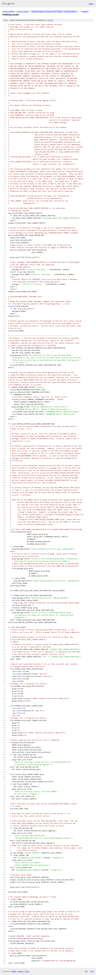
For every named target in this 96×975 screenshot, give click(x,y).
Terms (27, 971)
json (92, 971)
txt (86, 971)
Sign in (91, 4)
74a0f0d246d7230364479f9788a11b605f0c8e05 (54, 11)
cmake (84, 11)
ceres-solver (8, 11)
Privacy (20, 971)
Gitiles (14, 971)
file (50, 20)
